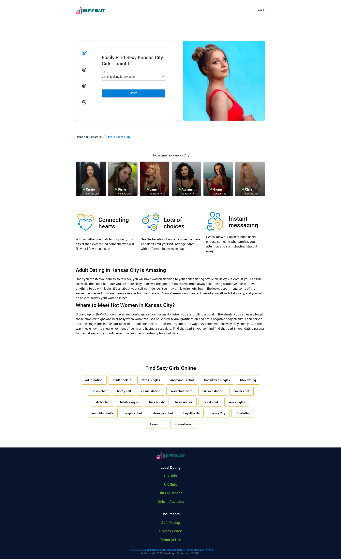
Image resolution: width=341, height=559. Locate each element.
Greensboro (182, 424)
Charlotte (242, 413)
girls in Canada (171, 493)
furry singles (183, 402)
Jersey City (217, 413)
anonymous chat (182, 380)
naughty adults (102, 413)
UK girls (170, 484)
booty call (124, 391)
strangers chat (162, 413)
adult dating (93, 380)
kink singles (237, 402)
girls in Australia (170, 501)
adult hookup (122, 380)
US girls (170, 475)
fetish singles (129, 402)
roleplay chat (133, 413)
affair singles (150, 380)
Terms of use (170, 539)
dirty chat (103, 402)
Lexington (157, 424)
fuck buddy (157, 402)
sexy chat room (181, 391)
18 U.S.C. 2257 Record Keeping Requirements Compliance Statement (170, 550)
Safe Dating (170, 522)
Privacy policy (170, 531)
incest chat (210, 402)
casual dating (150, 391)
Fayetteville (191, 413)
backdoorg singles (217, 380)
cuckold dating (212, 391)
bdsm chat (99, 391)
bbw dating (248, 380)
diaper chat (241, 391)
